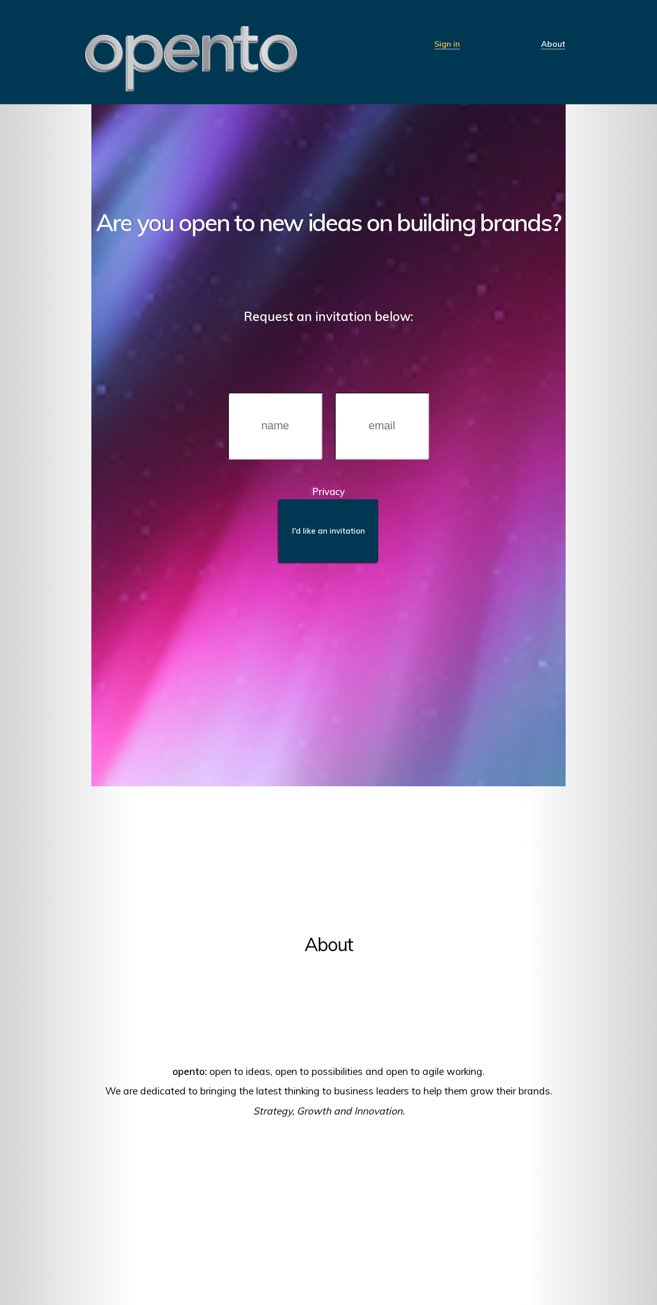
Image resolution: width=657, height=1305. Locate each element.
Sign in (447, 44)
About (553, 44)
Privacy (328, 491)
